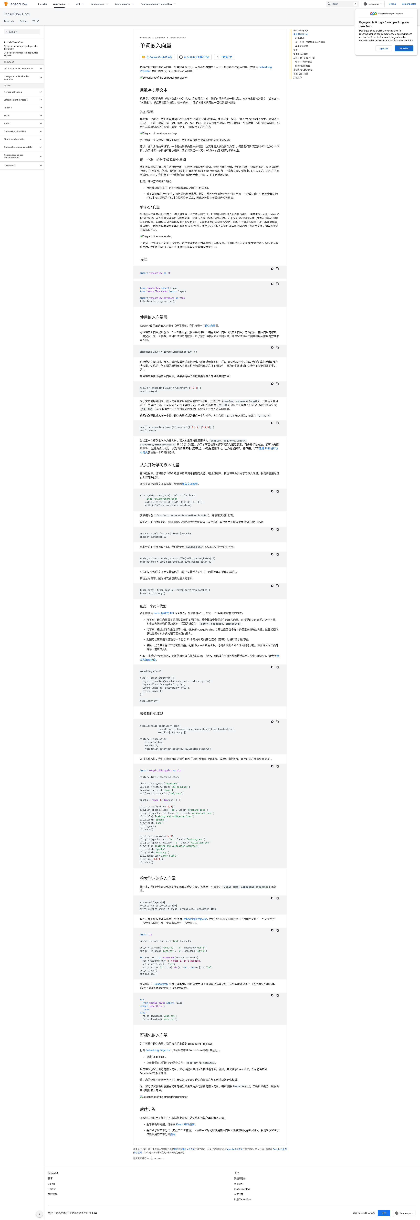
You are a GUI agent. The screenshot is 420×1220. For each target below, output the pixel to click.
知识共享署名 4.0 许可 (184, 1149)
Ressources (97, 3)
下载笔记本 (226, 57)
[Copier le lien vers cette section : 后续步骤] (159, 1110)
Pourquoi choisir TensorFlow (156, 3)
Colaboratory (161, 984)
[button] (19, 69)
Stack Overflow (242, 1189)
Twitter (52, 1189)
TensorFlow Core (17, 14)
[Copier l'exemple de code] (277, 268)
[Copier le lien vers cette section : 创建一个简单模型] (169, 607)
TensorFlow (145, 37)
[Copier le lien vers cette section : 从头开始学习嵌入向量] (182, 465)
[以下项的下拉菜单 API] (84, 4)
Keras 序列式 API (164, 613)
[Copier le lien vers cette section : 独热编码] (156, 112)
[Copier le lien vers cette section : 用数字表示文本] (171, 91)
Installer (42, 3)
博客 (50, 1178)
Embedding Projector (195, 919)
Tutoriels (9, 21)
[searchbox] (22, 31)
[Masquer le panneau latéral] (39, 1214)
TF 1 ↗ (35, 21)
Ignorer (384, 48)
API (78, 3)
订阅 (384, 1213)
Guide (23, 21)
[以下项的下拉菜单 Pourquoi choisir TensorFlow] (176, 4)
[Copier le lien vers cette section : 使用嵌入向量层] (171, 318)
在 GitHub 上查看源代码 (196, 57)
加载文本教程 (190, 483)
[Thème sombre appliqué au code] (272, 268)
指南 (172, 1134)
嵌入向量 (210, 325)
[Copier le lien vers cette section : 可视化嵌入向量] (171, 1036)
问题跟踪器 (240, 1178)
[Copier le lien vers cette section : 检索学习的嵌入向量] (178, 879)
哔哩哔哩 (52, 1194)
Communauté (122, 3)
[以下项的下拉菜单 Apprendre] (69, 4)
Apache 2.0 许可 (234, 1149)
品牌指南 (238, 1194)
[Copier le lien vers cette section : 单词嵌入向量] (163, 208)
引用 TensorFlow (242, 1199)
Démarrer (404, 48)
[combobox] (342, 4)
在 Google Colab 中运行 (159, 57)
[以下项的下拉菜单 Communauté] (134, 4)
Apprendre (59, 3)
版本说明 (238, 1183)
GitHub (392, 3)
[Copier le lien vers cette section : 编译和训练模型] (166, 714)
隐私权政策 (61, 1213)
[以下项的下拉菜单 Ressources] (108, 4)
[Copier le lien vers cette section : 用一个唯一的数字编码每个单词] (189, 160)
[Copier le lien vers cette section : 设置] (151, 260)
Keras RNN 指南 (185, 1124)
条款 (50, 1213)
